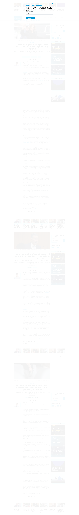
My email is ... (28, 10)
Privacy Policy (28, 21)
